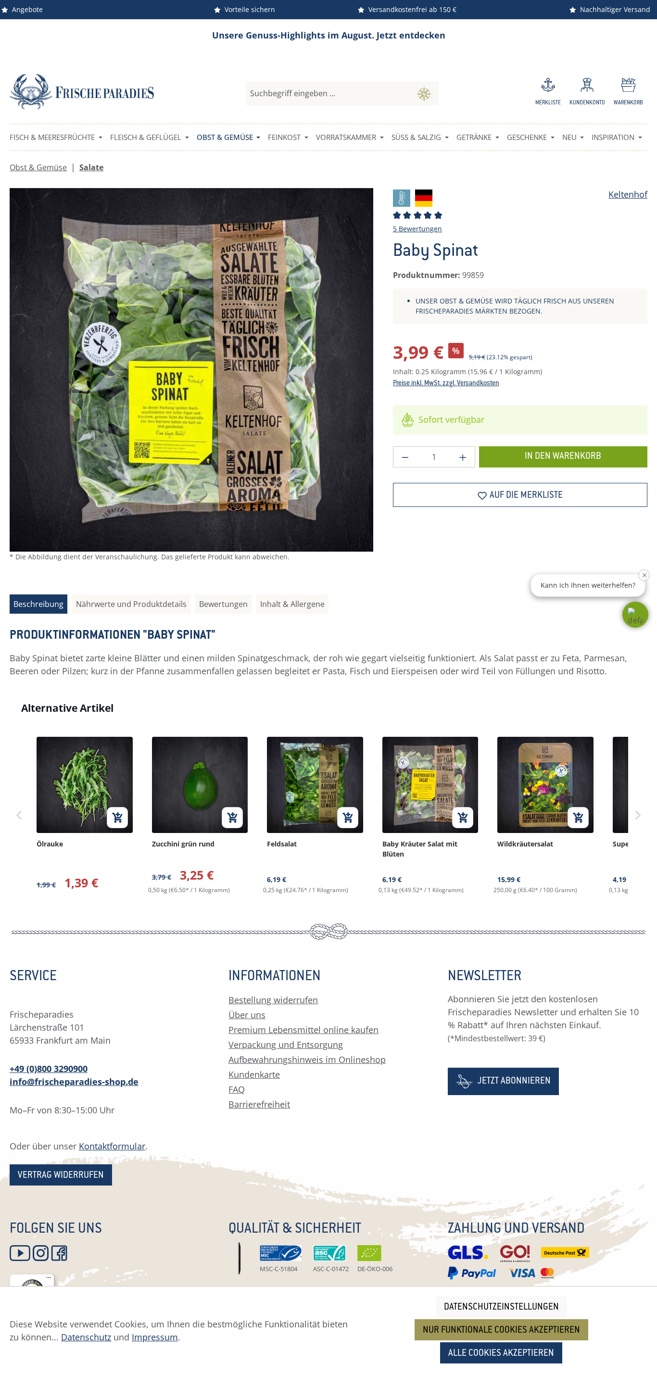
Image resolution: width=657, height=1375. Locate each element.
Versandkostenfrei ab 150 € (410, 9)
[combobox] (328, 93)
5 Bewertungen (417, 228)
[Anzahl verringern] (405, 456)
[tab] (38, 604)
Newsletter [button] (484, 977)
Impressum (155, 1337)
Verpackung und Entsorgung (285, 1044)
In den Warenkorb (563, 457)
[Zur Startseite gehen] (82, 91)
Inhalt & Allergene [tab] (292, 604)
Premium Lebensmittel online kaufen (303, 1029)
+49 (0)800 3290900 (49, 1068)
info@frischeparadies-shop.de (74, 1081)
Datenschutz (86, 1337)
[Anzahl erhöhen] (463, 456)
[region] (191, 382)
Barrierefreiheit (259, 1104)
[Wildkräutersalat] (545, 815)
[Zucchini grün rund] (200, 815)
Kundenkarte (254, 1074)
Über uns (246, 1015)
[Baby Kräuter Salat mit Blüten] (430, 815)
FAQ (236, 1089)
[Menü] (48, 1280)
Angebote (25, 9)
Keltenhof (627, 194)
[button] (635, 615)
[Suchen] (424, 93)
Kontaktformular (112, 1146)
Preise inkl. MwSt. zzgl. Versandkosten (446, 384)
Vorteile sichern (248, 9)
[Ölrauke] (84, 815)
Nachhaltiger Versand (613, 9)
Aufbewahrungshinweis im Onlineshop (307, 1059)
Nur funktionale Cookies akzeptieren (501, 1330)
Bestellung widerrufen (273, 1000)
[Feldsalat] (315, 815)
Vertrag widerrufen (61, 1176)
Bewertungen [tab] (223, 604)
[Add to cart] (117, 817)
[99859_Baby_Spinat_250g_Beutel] (191, 370)
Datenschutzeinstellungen (501, 1307)
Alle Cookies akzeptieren (501, 1354)
